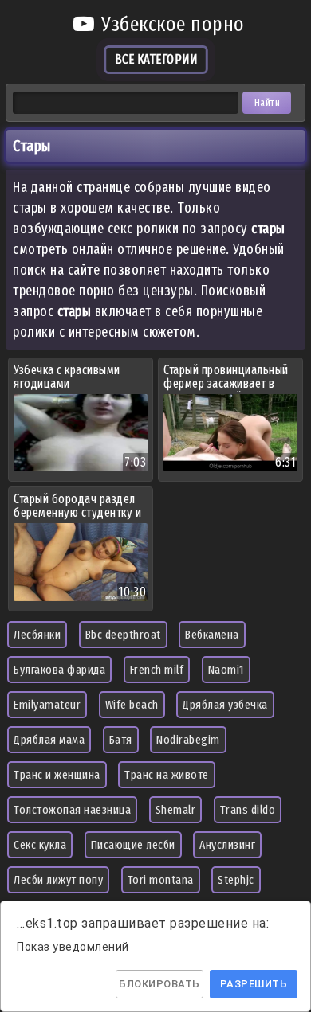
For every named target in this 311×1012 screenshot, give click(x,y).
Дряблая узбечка (225, 704)
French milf (157, 669)
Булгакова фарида (59, 669)
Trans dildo (248, 810)
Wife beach (132, 704)
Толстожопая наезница (72, 810)
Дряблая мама (49, 740)
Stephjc (236, 880)
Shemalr (176, 810)
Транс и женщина (57, 775)
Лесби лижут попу (58, 880)
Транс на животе (166, 775)
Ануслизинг (227, 845)
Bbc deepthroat (123, 634)
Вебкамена (212, 634)
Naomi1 (226, 669)
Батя (120, 740)
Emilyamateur (47, 704)
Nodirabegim (188, 740)
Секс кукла (40, 845)
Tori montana (161, 880)
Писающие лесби (133, 845)
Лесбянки (37, 634)
